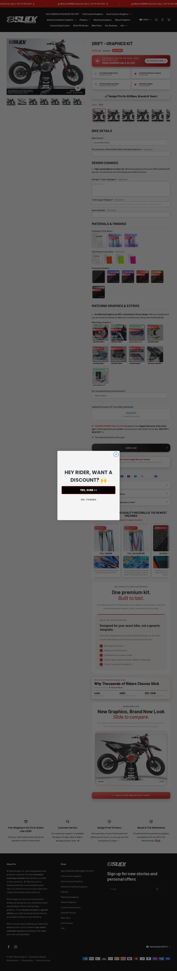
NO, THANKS (88, 499)
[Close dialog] (116, 454)
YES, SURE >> (88, 490)
